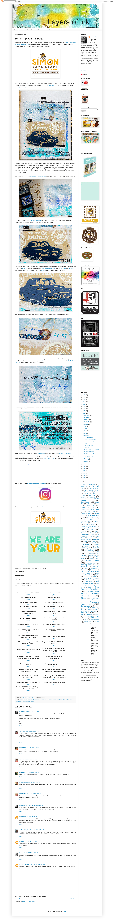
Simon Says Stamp (49, 458)
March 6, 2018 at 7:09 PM (32, 747)
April (85, 433)
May (85, 431)
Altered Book (84, 486)
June (85, 428)
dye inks (90, 529)
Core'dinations (85, 502)
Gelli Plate (96, 539)
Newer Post (19, 899)
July (85, 426)
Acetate (83, 484)
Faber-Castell (84, 534)
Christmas (92, 497)
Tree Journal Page (88, 456)
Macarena (22, 747)
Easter (90, 531)
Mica (91, 557)
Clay (82, 498)
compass (63, 268)
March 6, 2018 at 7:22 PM (31, 759)
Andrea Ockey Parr (24, 829)
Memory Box (92, 555)
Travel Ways (41, 453)
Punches (83, 578)
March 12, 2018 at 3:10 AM (37, 829)
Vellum (90, 616)
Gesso (85, 541)
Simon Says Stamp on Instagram (36, 483)
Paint (85, 568)
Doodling (83, 528)
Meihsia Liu (22, 782)
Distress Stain (89, 524)
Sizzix (83, 598)
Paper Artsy (84, 570)
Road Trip (25, 268)
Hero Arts (96, 548)
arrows (43, 270)
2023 (84, 401)
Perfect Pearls (88, 575)
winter (32, 701)
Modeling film (91, 563)
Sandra (21, 853)
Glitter (93, 541)
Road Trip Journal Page (90, 454)
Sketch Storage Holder (90, 439)
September (87, 422)
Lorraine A (22, 711)
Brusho (94, 493)
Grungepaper (85, 544)
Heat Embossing (43, 699)
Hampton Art (88, 546)
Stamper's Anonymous (21, 701)
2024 (84, 399)
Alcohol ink (91, 484)
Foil (91, 536)
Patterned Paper (89, 573)
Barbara (21, 841)
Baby (90, 492)
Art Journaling (29, 699)
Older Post (72, 899)
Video (97, 616)
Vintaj (85, 618)
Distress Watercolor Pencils (88, 526)
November (87, 417)
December (87, 415)
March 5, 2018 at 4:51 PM (32, 711)
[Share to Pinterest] (44, 697)
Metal (83, 557)
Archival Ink (22, 699)
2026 (84, 395)
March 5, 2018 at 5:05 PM (32, 731)
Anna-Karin (93, 37)
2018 (84, 413)
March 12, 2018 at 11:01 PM (31, 853)
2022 (84, 404)
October (86, 419)
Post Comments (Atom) (28, 901)
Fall (98, 534)
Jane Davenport (84, 551)
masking (92, 553)
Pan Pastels (94, 568)
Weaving (87, 619)
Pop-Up (97, 575)
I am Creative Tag (88, 437)
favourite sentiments (65, 453)
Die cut (95, 509)
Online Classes (31, 29)
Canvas (83, 495)
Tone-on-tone (89, 614)
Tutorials (22, 29)
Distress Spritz (95, 523)
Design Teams (42, 29)
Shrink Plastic (88, 581)
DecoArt (83, 507)
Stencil (28, 701)
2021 (84, 406)
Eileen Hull (93, 533)
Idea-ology (50, 699)
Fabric (92, 534)
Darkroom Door (90, 505)
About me (52, 29)
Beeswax (96, 492)
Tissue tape (85, 613)
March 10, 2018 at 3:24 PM (36, 805)
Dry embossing (93, 528)
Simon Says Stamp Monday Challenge (62, 699)
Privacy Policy (61, 29)
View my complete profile (87, 65)
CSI (97, 504)
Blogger (64, 911)
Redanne (21, 759)
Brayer (86, 493)
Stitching (94, 608)
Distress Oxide (87, 519)
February (86, 459)
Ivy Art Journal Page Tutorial (91, 449)
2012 (84, 475)
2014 (84, 471)
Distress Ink (36, 699)
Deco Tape (45, 360)
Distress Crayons (86, 513)
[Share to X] (41, 697)
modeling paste (86, 565)
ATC (84, 492)
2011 (84, 477)
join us (25, 456)
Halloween (96, 544)
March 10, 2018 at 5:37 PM (30, 816)
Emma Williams (23, 805)
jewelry (91, 551)
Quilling (89, 578)
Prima (94, 576)
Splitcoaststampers (86, 599)
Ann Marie (22, 772)
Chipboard (83, 497)
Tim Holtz (51, 85)
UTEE (84, 616)
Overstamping (95, 566)
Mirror (91, 558)
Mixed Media (92, 561)
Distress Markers (91, 517)
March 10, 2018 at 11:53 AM (34, 793)
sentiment (71, 268)
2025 (84, 397)
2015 (84, 468)
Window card (87, 621)
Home (15, 29)
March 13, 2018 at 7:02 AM (38, 864)
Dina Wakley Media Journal (38, 176)
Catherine (22, 731)
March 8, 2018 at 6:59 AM (33, 782)
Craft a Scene (90, 504)
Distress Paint (85, 521)
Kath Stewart (22, 793)
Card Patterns (93, 495)
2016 (84, 466)
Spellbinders (96, 598)
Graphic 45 (92, 542)
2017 (84, 464)
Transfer (97, 614)
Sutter (82, 609)
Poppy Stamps (87, 576)
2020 (84, 408)
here (91, 684)
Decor (92, 507)
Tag (88, 609)
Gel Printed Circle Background (88, 446)
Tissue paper (93, 611)
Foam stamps (86, 536)
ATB (98, 490)
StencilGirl (87, 607)
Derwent (83, 509)
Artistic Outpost (89, 490)
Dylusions (83, 531)
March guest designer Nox (22, 87)
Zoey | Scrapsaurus (24, 864)
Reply (20, 726)
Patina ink (83, 571)
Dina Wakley (91, 511)
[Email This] (37, 697)
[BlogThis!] (39, 697)
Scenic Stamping (92, 580)
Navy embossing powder (48, 268)
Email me (83, 70)
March (86, 435)
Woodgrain (87, 623)
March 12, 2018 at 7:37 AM (31, 841)
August (86, 424)
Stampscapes (85, 606)
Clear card (87, 498)
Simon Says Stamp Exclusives (90, 588)
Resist (97, 578)
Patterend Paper (93, 571)
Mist (97, 558)
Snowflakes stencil (36, 220)
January (86, 461)
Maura (21, 816)
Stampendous (95, 599)
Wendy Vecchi (95, 619)
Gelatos (89, 539)
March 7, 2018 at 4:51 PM (32, 772)
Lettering (86, 553)
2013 (84, 473)
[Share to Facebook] (42, 697)
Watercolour (95, 618)
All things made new (89, 451)
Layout (97, 552)
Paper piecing (93, 569)
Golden (83, 542)
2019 (84, 411)
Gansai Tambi (90, 537)
